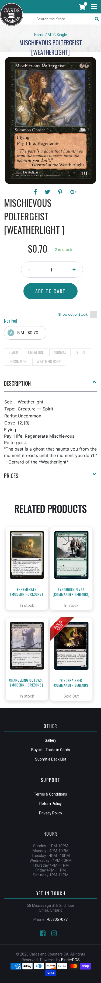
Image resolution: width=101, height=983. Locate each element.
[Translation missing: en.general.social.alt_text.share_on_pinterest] (61, 192)
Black (13, 352)
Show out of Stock (73, 314)
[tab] (50, 385)
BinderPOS (70, 960)
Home (39, 35)
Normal (60, 352)
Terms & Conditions (50, 794)
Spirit (81, 352)
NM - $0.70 (27, 332)
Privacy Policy (50, 813)
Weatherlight (49, 361)
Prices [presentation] (11, 476)
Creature (36, 352)
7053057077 (57, 919)
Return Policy (50, 803)
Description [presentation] (17, 383)
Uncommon (17, 361)
